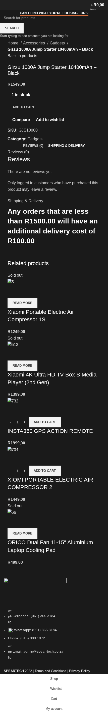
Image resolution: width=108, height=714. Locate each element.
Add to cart (24, 107)
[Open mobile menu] (5, 5)
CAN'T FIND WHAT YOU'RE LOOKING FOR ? (54, 13)
